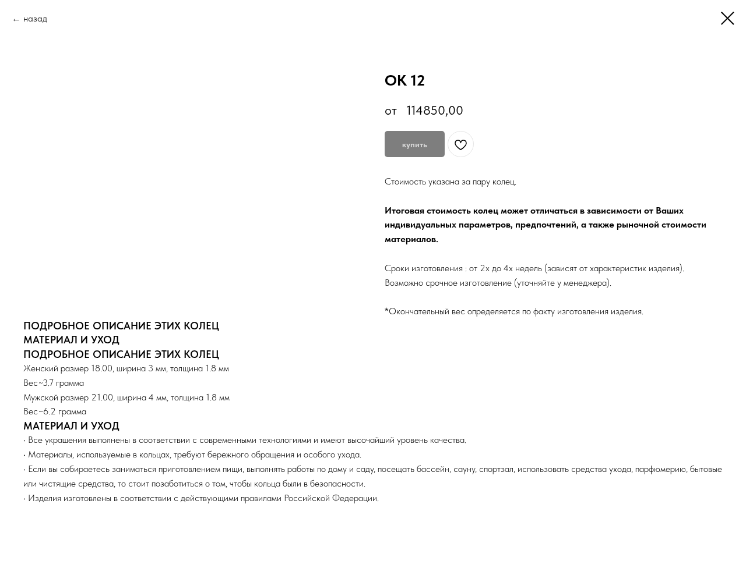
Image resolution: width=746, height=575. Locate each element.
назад (35, 18)
